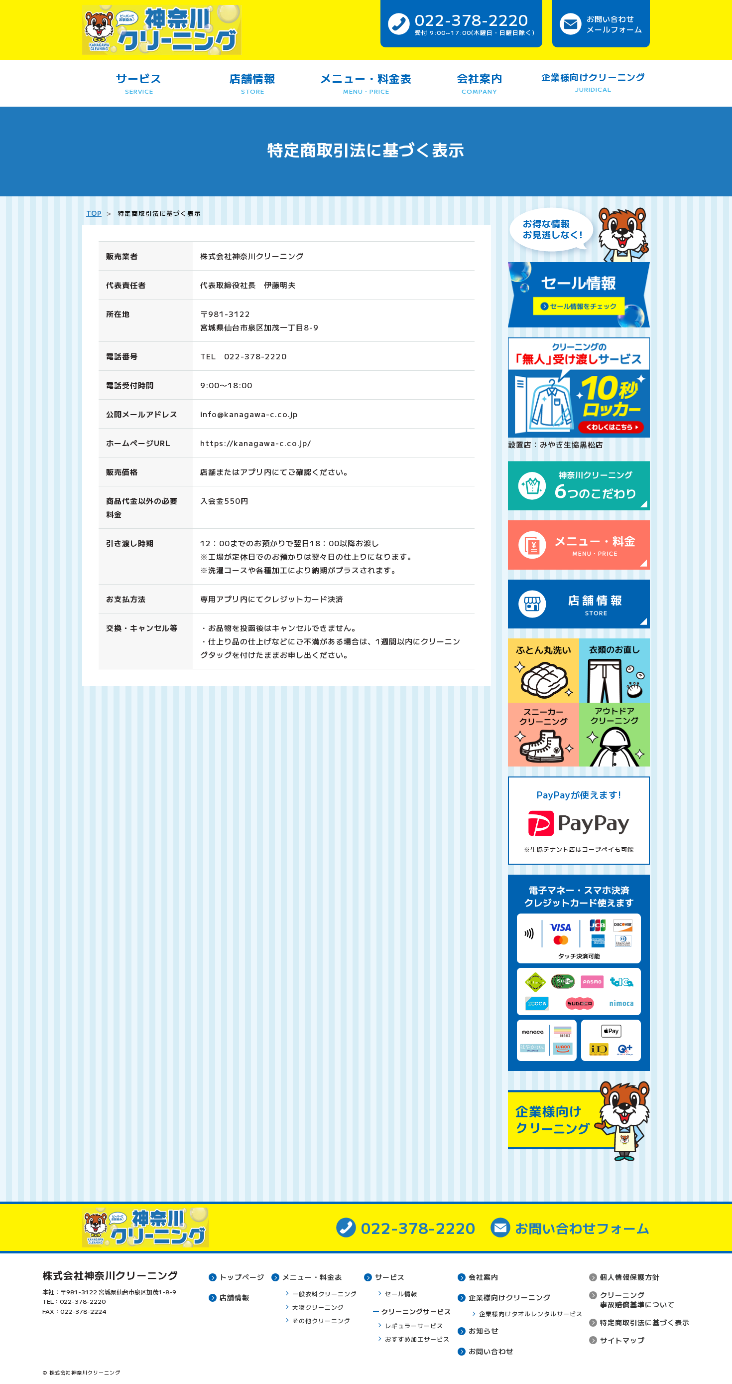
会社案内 (479, 82)
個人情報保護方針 (630, 1277)
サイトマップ (622, 1340)
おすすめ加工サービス (417, 1339)
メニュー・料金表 (366, 82)
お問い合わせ (491, 1351)
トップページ (242, 1277)
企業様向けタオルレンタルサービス (531, 1313)
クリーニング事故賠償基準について (637, 1300)
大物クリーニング (318, 1307)
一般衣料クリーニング (324, 1293)
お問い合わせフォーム (582, 1228)
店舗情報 (252, 82)
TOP (94, 213)
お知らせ (483, 1331)
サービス (139, 82)
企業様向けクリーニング (593, 81)
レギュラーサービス (414, 1325)
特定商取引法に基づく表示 (645, 1322)
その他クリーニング (321, 1320)
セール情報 (401, 1293)
